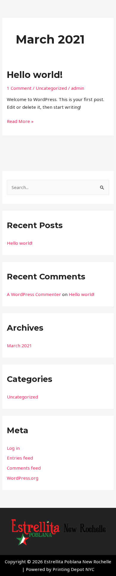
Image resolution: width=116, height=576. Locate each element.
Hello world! (34, 74)
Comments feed (24, 468)
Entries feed (20, 458)
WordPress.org (22, 478)
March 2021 (19, 345)
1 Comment (19, 88)
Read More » (20, 121)
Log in (13, 448)
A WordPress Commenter (34, 294)
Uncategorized (51, 88)
